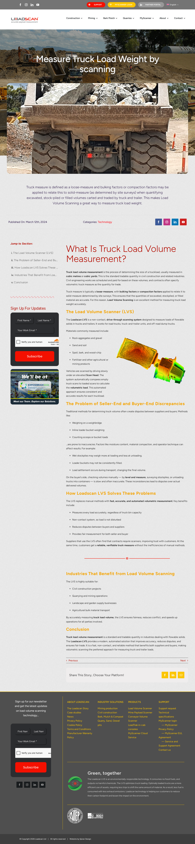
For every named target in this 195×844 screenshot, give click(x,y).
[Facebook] (165, 675)
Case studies (74, 712)
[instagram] (26, 4)
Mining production (108, 708)
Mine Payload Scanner (140, 712)
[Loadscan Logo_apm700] (24, 17)
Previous (73, 660)
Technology (105, 222)
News (70, 716)
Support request (167, 708)
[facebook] (20, 4)
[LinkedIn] (173, 675)
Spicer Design (85, 839)
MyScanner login (168, 720)
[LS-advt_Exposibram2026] (35, 370)
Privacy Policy (74, 720)
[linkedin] (32, 4)
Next (183, 660)
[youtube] (37, 4)
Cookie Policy (74, 725)
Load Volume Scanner (140, 708)
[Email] (181, 675)
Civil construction (107, 712)
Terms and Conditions (79, 729)
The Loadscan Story (78, 708)
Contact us (165, 749)
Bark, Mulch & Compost (110, 716)
